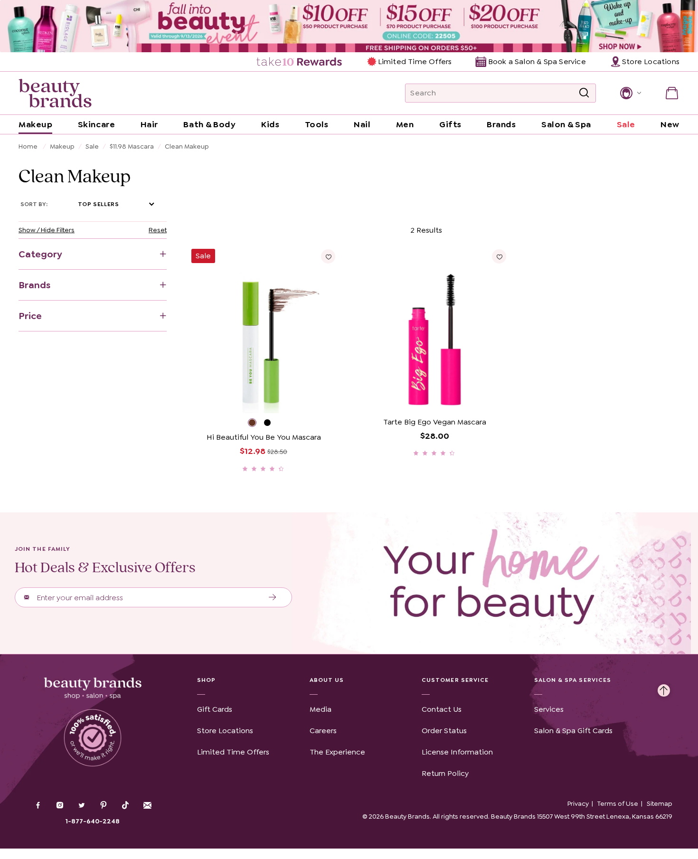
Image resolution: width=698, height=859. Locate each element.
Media (320, 709)
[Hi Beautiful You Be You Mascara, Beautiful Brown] (256, 423)
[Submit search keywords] (584, 93)
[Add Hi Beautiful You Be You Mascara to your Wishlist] (328, 256)
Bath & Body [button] (209, 124)
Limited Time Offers (415, 61)
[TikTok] (125, 805)
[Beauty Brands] (55, 93)
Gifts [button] (450, 124)
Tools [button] (317, 124)
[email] (147, 805)
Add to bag (226, 399)
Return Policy (445, 773)
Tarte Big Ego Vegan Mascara (434, 422)
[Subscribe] (273, 597)
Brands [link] (501, 124)
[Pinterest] (103, 806)
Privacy (578, 803)
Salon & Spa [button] (566, 124)
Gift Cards (214, 709)
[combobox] (500, 93)
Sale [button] (626, 124)
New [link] (669, 124)
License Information (457, 752)
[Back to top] (664, 688)
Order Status (444, 731)
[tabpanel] (349, 348)
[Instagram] (60, 806)
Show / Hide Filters (47, 230)
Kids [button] (270, 124)
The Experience (337, 752)
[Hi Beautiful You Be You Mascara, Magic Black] (271, 423)
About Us (327, 680)
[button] (630, 93)
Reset (158, 230)
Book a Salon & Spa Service (536, 61)
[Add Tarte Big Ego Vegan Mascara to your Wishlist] (499, 256)
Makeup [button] (35, 124)
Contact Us (442, 709)
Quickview (300, 399)
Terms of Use (617, 803)
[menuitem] (299, 61)
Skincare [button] (96, 124)
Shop (206, 680)
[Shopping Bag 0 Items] (671, 93)
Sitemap (659, 803)
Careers (323, 731)
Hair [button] (149, 124)
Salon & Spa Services (573, 680)
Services (549, 709)
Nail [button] (362, 124)
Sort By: (33, 204)
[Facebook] (38, 806)
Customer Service (455, 680)
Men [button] (405, 124)
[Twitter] (81, 806)
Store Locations (225, 731)
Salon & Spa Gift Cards (573, 731)
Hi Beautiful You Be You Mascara (264, 437)
